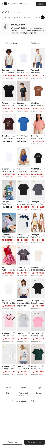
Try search (12, 442)
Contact (8, 388)
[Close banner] (2, 4)
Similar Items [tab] (11, 43)
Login (39, 388)
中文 (32, 401)
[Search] (43, 17)
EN (28, 401)
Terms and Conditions (23, 394)
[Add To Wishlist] (14, 70)
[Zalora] (23, 12)
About (23, 388)
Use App (41, 4)
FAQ (8, 393)
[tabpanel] (23, 212)
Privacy (39, 393)
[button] (23, 4)
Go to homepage (34, 442)
